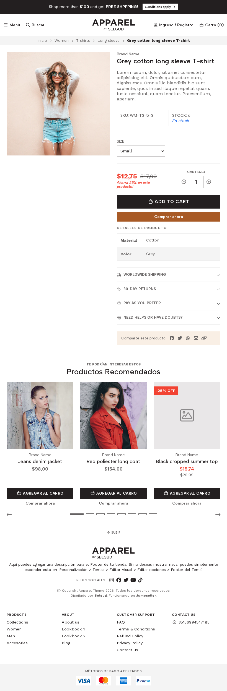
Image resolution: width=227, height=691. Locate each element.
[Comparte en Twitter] (180, 338)
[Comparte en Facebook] (172, 338)
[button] (204, 338)
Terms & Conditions (136, 629)
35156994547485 (194, 622)
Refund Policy (130, 636)
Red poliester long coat (113, 461)
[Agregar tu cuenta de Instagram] (112, 580)
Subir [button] (115, 532)
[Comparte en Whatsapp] (188, 338)
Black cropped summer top (187, 461)
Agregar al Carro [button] (43, 493)
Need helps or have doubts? (152, 317)
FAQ (121, 622)
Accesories (17, 643)
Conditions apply (158, 7)
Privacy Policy (130, 643)
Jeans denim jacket (40, 461)
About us (70, 622)
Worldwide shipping (144, 274)
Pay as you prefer (142, 303)
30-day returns (139, 289)
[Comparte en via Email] (196, 338)
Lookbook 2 (74, 636)
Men (11, 636)
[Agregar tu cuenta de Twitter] (126, 580)
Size (120, 141)
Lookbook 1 (73, 629)
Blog (66, 643)
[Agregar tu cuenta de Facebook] (119, 580)
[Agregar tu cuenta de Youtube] (133, 580)
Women (62, 40)
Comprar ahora (168, 216)
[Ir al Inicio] (113, 24)
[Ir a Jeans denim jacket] (40, 415)
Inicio (42, 40)
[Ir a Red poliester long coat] (113, 415)
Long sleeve (108, 40)
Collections (17, 622)
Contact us (127, 650)
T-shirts (83, 40)
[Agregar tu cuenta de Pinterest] (148, 580)
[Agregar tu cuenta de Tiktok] (140, 580)
